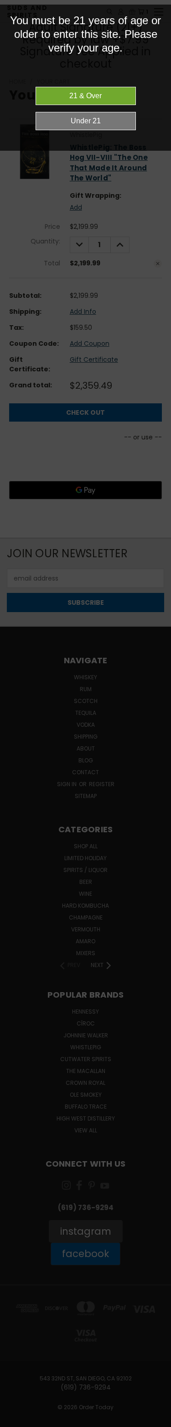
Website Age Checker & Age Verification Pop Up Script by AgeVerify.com (159, 1424)
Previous (14, 1418)
